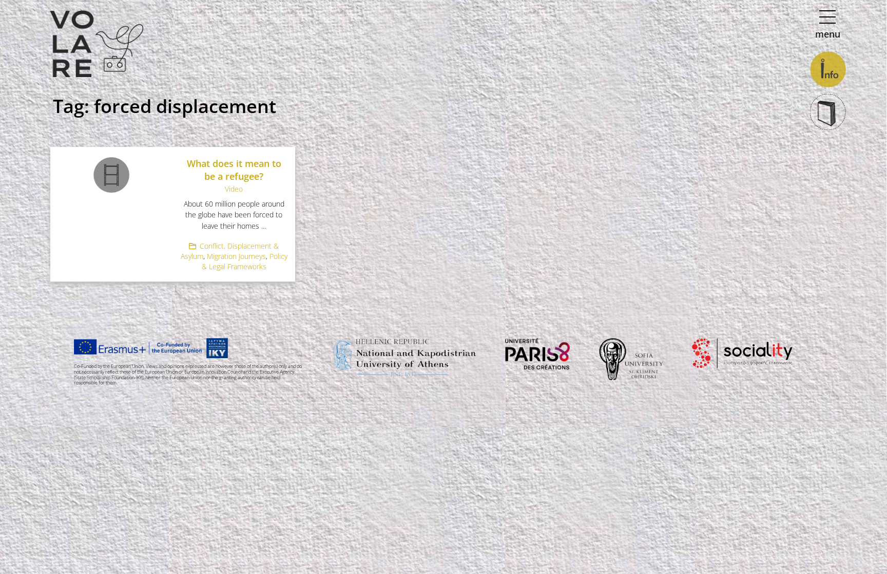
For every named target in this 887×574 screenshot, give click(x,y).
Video (234, 189)
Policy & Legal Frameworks (244, 261)
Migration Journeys (236, 256)
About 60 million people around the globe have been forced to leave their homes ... (234, 215)
